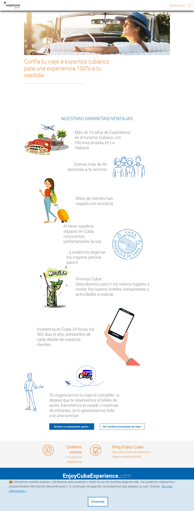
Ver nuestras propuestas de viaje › (122, 426)
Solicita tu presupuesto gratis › (72, 426)
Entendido (98, 501)
